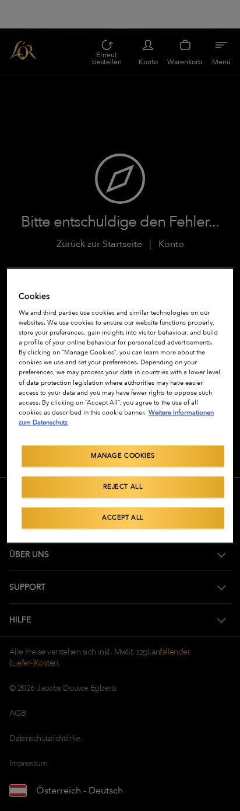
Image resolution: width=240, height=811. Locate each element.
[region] (120, 405)
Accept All (123, 517)
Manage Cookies (123, 455)
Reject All (123, 486)
